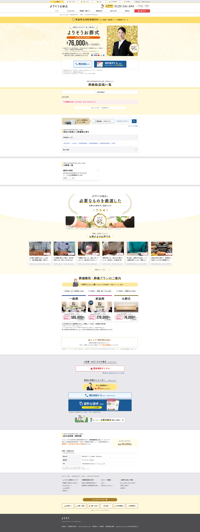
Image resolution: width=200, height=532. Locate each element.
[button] (76, 54)
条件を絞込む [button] (101, 92)
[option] (70, 482)
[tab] (56, 2)
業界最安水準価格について (78, 72)
